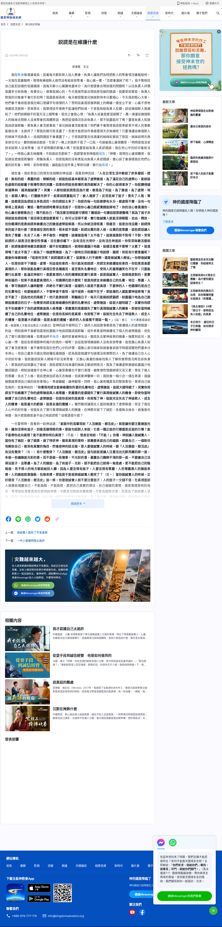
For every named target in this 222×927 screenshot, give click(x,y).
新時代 (169, 13)
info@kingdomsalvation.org (66, 916)
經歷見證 (153, 13)
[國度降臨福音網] (11, 13)
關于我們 (201, 13)
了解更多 (168, 221)
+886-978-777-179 (24, 916)
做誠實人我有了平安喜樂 (32, 532)
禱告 (102, 153)
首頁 (55, 13)
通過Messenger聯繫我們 (190, 230)
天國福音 (136, 13)
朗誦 (120, 13)
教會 (21, 75)
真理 (105, 165)
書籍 (71, 13)
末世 (133, 320)
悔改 (55, 336)
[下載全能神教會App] (15, 892)
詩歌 (104, 13)
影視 (88, 13)
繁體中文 (214, 3)
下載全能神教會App (20, 878)
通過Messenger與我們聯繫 (184, 896)
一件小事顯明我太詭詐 (31, 540)
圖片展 (185, 13)
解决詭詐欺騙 (32, 24)
